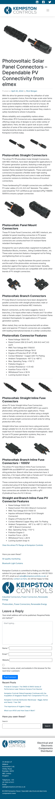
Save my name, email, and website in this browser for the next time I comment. (26, 669)
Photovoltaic (7, 604)
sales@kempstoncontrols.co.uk (32, 576)
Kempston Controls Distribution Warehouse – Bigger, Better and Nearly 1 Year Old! (26, 701)
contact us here (20, 579)
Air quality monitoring (11, 559)
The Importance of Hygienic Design (17, 706)
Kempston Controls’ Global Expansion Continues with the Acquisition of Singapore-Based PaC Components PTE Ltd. (26, 694)
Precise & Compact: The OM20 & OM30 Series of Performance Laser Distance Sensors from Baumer (23, 688)
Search (5, 721)
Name (5, 648)
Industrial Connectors (11, 597)
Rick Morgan (31, 91)
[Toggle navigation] (48, 10)
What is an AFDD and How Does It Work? (19, 711)
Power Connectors (29, 597)
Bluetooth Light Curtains (12, 563)
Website (5, 660)
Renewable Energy (39, 604)
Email (5, 654)
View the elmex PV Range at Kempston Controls (22, 545)
